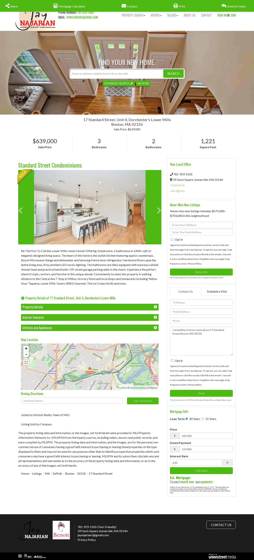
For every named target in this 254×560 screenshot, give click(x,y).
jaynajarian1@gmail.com (82, 17)
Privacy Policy (194, 263)
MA (47, 473)
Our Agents (178, 190)
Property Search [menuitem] (132, 15)
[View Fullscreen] (26, 362)
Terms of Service (222, 400)
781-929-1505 (86, 12)
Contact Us (178, 185)
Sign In (221, 15)
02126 (81, 473)
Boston (69, 473)
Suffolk (57, 473)
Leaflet (122, 387)
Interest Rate (179, 456)
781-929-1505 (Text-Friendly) (97, 527)
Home (25, 473)
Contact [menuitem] (206, 15)
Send (201, 393)
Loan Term (177, 419)
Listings (37, 473)
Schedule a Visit (217, 291)
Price (173, 429)
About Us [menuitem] (189, 15)
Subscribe (201, 272)
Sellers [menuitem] (171, 15)
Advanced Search (116, 83)
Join (233, 15)
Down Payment (180, 443)
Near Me (143, 83)
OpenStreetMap (137, 387)
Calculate (201, 470)
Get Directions (142, 400)
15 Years (210, 419)
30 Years (194, 419)
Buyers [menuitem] (155, 15)
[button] (173, 73)
